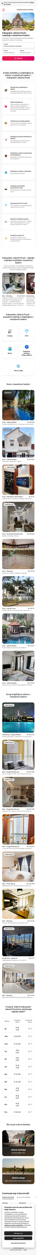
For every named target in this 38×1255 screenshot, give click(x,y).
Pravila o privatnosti (16, 1250)
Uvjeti (25, 1250)
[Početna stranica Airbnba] (3, 10)
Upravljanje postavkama (18, 1243)
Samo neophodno (18, 1238)
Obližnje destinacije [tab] (8, 1197)
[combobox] (18, 46)
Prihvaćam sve (18, 1233)
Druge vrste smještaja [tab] (23, 1197)
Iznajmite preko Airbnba (25, 10)
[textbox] (10, 53)
